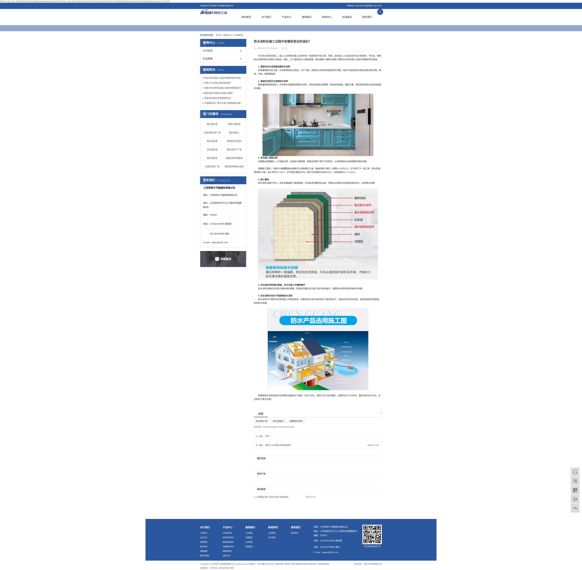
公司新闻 (238, 35)
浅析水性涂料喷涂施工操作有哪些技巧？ (223, 88)
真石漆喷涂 (212, 158)
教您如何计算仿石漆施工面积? (218, 93)
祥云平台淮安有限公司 (372, 564)
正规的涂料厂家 (212, 166)
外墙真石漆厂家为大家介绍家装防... (273, 497)
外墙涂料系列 (228, 538)
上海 (219, 568)
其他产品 (226, 556)
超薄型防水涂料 (296, 421)
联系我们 (367, 17)
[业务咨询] (575, 472)
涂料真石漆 (311, 564)
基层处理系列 (228, 542)
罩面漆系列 (227, 551)
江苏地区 (249, 533)
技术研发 (203, 547)
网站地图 (368, 6)
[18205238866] (575, 481)
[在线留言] (575, 499)
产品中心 (286, 17)
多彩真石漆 (212, 149)
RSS (375, 6)
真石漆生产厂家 (234, 149)
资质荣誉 (203, 542)
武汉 (215, 568)
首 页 (218, 35)
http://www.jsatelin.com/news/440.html (278, 427)
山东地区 (249, 542)
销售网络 (203, 551)
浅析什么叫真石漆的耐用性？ (218, 83)
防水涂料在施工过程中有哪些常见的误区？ (224, 78)
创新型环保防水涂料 (234, 166)
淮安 (232, 568)
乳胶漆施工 (234, 132)
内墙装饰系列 (228, 547)
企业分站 (359, 6)
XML (380, 6)
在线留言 (347, 17)
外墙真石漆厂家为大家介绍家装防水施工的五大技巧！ (224, 103)
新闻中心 (327, 17)
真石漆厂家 (289, 564)
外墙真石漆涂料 (300, 564)
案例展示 (307, 17)
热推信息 (350, 6)
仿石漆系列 (227, 533)
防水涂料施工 (278, 421)
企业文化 (203, 538)
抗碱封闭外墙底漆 (234, 158)
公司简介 (203, 533)
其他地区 (249, 547)
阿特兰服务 (204, 556)
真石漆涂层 (212, 141)
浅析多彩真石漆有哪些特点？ (218, 98)
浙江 (228, 568)
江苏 (211, 568)
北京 (224, 568)
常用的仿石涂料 (234, 141)
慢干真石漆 (212, 124)
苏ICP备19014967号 (266, 564)
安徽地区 (249, 538)
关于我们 (266, 17)
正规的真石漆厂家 (212, 132)
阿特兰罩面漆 (234, 124)
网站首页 (246, 17)
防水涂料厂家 (261, 421)
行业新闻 (207, 58)
